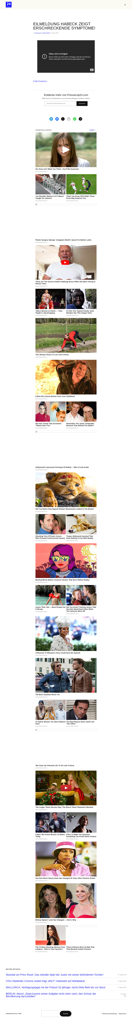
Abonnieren (82, 103)
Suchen (65, 1014)
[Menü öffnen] (125, 5)
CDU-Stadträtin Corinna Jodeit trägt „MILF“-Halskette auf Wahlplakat (45, 981)
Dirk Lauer (38, 33)
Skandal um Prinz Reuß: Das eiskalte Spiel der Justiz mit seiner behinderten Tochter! (54, 974)
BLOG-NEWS (46, 33)
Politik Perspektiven (40, 81)
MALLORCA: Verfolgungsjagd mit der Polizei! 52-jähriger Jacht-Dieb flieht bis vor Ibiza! (55, 987)
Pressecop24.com (13, 1013)
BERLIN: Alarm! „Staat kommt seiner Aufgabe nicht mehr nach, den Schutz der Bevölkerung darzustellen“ (51, 995)
